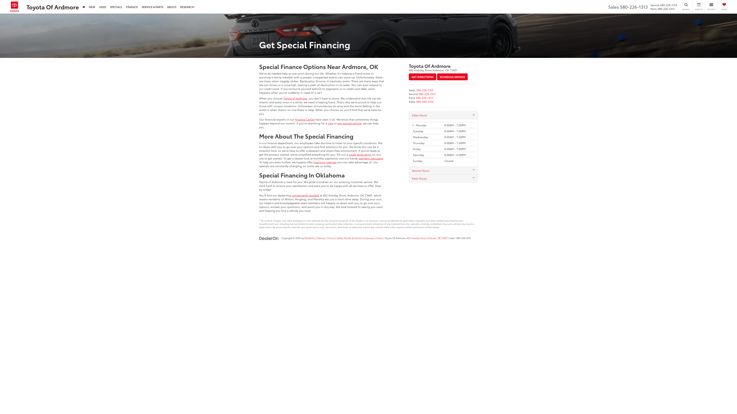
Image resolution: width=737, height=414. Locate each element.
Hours (380, 238)
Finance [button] (132, 7)
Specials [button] (116, 7)
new (330, 123)
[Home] (84, 7)
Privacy (331, 238)
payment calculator (371, 158)
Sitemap (321, 238)
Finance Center (305, 119)
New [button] (92, 7)
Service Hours (421, 170)
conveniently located (305, 195)
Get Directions (422, 77)
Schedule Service (452, 77)
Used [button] (102, 7)
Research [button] (187, 7)
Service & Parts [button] (152, 7)
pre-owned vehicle (349, 123)
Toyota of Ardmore (295, 98)
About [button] (171, 7)
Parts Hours (419, 178)
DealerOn (309, 238)
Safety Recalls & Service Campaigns (355, 238)
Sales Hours (419, 115)
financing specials (325, 162)
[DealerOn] (269, 238)
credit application (360, 154)
